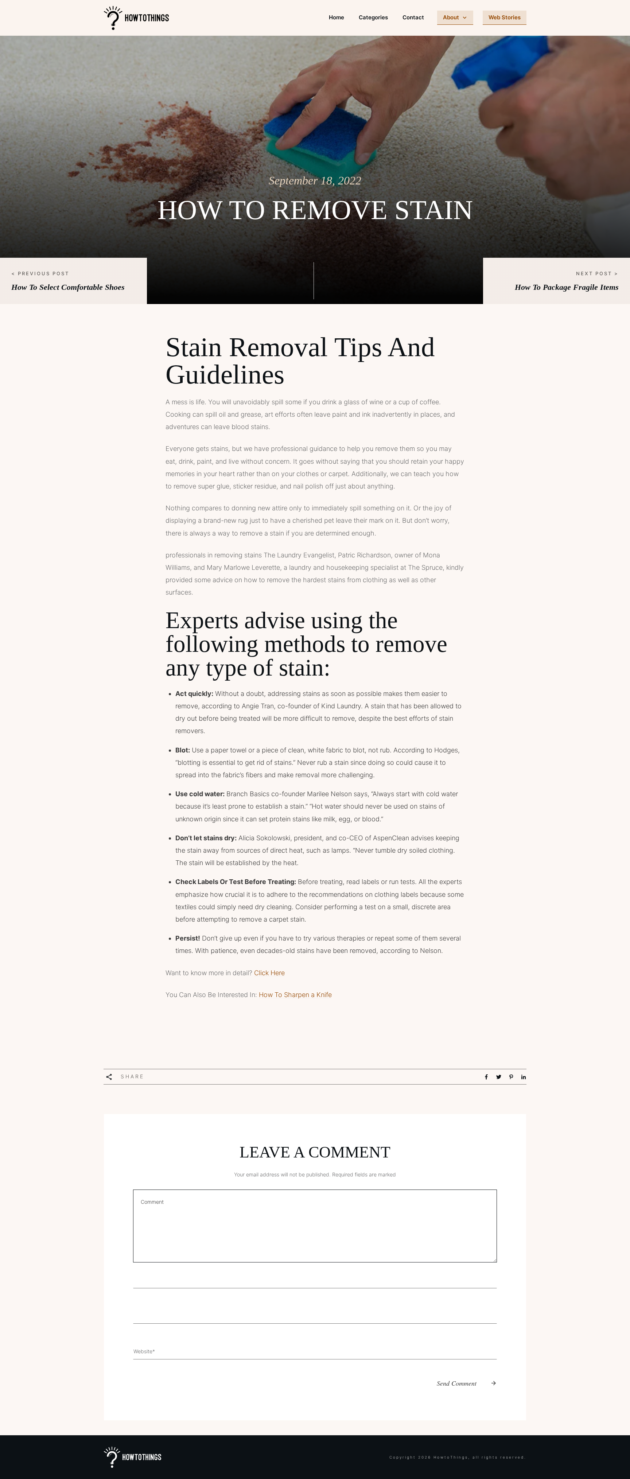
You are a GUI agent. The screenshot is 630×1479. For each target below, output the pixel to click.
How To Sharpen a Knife (295, 995)
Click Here (269, 973)
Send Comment (457, 1383)
